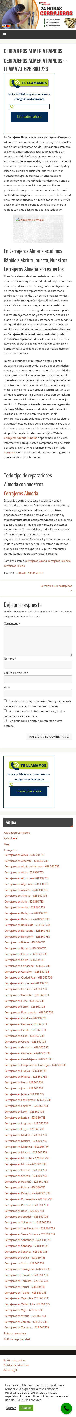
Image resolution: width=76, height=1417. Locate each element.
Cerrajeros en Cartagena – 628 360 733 (27, 966)
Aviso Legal (10, 838)
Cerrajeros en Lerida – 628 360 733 (25, 1117)
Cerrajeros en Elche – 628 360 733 (24, 1001)
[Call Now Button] (66, 1408)
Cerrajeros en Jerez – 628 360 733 (24, 1094)
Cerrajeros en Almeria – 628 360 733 (26, 895)
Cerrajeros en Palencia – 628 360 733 (26, 1181)
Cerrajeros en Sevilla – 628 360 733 (25, 1257)
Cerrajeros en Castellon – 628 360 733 (27, 971)
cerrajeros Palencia (59, 561)
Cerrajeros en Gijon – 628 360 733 (24, 1036)
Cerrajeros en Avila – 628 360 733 (24, 901)
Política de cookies (15, 1333)
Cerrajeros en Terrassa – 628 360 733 (26, 1281)
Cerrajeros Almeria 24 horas (20, 438)
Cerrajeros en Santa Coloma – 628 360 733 (30, 1234)
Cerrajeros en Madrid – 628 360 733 (26, 1135)
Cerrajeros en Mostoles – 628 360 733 (27, 1158)
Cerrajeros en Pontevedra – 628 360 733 (28, 1199)
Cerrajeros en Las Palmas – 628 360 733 (28, 1100)
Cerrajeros (10, 850)
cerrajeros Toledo (14, 566)
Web (7, 687)
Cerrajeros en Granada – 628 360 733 (26, 1047)
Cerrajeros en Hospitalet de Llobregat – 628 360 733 (35, 1065)
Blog (6, 844)
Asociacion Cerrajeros (17, 832)
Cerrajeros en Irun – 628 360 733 (24, 1082)
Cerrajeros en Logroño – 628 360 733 (26, 1123)
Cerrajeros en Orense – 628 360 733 (26, 1170)
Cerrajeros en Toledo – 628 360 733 (25, 1292)
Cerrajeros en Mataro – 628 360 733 (26, 1152)
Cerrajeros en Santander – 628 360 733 (27, 1240)
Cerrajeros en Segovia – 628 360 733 (26, 1251)
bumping (9, 452)
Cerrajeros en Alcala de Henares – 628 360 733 (32, 866)
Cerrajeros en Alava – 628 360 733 (24, 855)
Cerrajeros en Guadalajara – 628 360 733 (28, 1059)
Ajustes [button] (11, 1408)
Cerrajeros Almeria (21, 494)
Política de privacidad (17, 1339)
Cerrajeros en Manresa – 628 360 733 (26, 1147)
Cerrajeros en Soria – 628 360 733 (24, 1263)
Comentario (12, 623)
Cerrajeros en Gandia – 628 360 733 (25, 1018)
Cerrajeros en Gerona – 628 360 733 (26, 1024)
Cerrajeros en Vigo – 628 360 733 (24, 1310)
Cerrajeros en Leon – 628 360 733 (24, 1111)
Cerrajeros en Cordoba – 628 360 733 (26, 983)
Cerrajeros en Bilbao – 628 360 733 (25, 942)
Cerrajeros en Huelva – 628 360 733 (25, 1071)
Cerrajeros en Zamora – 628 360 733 (26, 1322)
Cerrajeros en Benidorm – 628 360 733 (27, 936)
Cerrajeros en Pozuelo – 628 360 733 (26, 1205)
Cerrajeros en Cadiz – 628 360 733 (24, 960)
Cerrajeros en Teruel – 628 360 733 (25, 1287)
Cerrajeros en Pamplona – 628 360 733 (27, 1193)
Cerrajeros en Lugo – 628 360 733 (24, 1129)
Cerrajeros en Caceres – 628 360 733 (26, 954)
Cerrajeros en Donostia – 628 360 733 (27, 995)
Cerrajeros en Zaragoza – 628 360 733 (27, 1327)
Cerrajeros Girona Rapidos (56, 588)
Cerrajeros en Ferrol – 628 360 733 (25, 1006)
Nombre (10, 658)
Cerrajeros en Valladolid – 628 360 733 (27, 1304)
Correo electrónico (16, 673)
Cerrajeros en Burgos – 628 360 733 (25, 948)
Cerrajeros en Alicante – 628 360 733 (26, 890)
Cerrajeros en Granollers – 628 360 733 (27, 1053)
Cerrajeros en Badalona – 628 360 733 (27, 919)
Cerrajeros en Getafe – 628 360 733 (25, 1030)
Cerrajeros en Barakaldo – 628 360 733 (27, 925)
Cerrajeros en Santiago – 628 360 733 (26, 1246)
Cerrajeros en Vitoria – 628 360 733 (25, 1316)
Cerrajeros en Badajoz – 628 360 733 (26, 913)
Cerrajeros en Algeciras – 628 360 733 (26, 884)
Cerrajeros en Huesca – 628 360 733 (26, 1076)
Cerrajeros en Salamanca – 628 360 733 (28, 1222)
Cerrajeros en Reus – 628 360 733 (24, 1211)
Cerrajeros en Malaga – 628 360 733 (26, 1141)
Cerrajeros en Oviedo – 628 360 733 (26, 1176)
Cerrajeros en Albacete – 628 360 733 (26, 861)
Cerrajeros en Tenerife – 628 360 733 (26, 1275)
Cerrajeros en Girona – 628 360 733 (25, 1041)
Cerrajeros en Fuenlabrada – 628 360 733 (29, 1012)
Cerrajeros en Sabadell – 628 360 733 (26, 1216)
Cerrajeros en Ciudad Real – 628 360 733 (28, 977)
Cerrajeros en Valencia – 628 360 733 (26, 1298)
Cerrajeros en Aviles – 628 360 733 (25, 907)
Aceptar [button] (26, 1408)
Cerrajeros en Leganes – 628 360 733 (26, 1106)
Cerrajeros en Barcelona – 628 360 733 (27, 931)
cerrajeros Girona (36, 561)
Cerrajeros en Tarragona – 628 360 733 (27, 1269)
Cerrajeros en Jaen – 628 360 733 (24, 1088)
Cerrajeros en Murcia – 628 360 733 (25, 1164)
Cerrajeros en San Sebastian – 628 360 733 (30, 1228)
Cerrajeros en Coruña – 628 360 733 (26, 989)
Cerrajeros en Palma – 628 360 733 (25, 1187)
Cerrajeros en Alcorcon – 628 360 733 (26, 878)
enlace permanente (30, 573)
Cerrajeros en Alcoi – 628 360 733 (24, 872)
